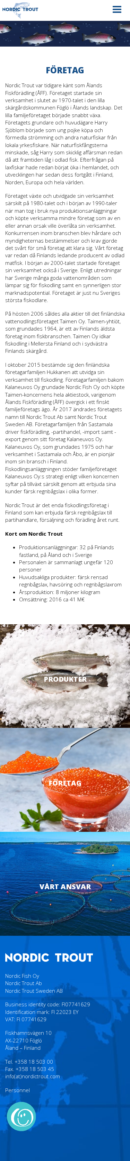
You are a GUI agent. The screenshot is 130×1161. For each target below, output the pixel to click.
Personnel (17, 1090)
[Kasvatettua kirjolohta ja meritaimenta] (20, 10)
